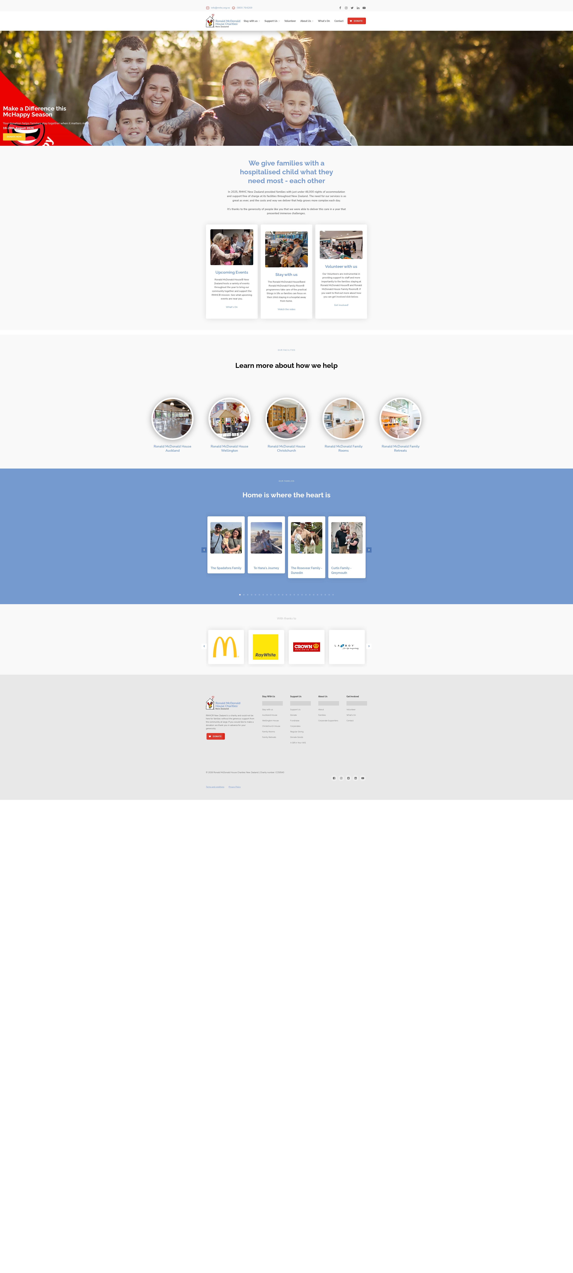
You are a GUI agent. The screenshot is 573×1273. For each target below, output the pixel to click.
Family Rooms (268, 732)
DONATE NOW (14, 136)
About (321, 709)
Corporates (295, 726)
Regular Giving (297, 732)
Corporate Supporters (328, 720)
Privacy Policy (235, 787)
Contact (339, 21)
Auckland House (269, 715)
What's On (324, 21)
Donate (293, 715)
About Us (305, 21)
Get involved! (341, 305)
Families (322, 715)
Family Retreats (269, 737)
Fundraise (294, 720)
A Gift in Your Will (298, 743)
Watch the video (286, 309)
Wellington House (270, 720)
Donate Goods (296, 737)
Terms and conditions (215, 787)
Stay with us (251, 21)
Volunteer (290, 21)
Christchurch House (271, 726)
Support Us (271, 21)
